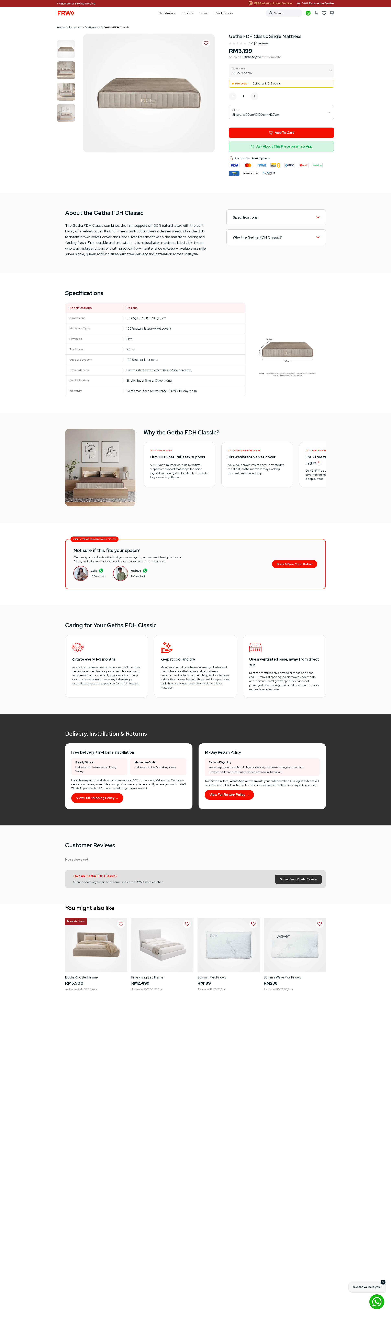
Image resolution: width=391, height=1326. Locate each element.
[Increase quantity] (254, 96)
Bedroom (75, 27)
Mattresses (92, 27)
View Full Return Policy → (229, 795)
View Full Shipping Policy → (97, 798)
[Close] (383, 1282)
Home (61, 27)
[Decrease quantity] (233, 96)
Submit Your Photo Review (298, 879)
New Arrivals (76, 921)
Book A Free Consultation (294, 564)
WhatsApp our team (244, 781)
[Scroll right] (319, 462)
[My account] (316, 13)
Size (235, 110)
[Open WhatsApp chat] (377, 1302)
